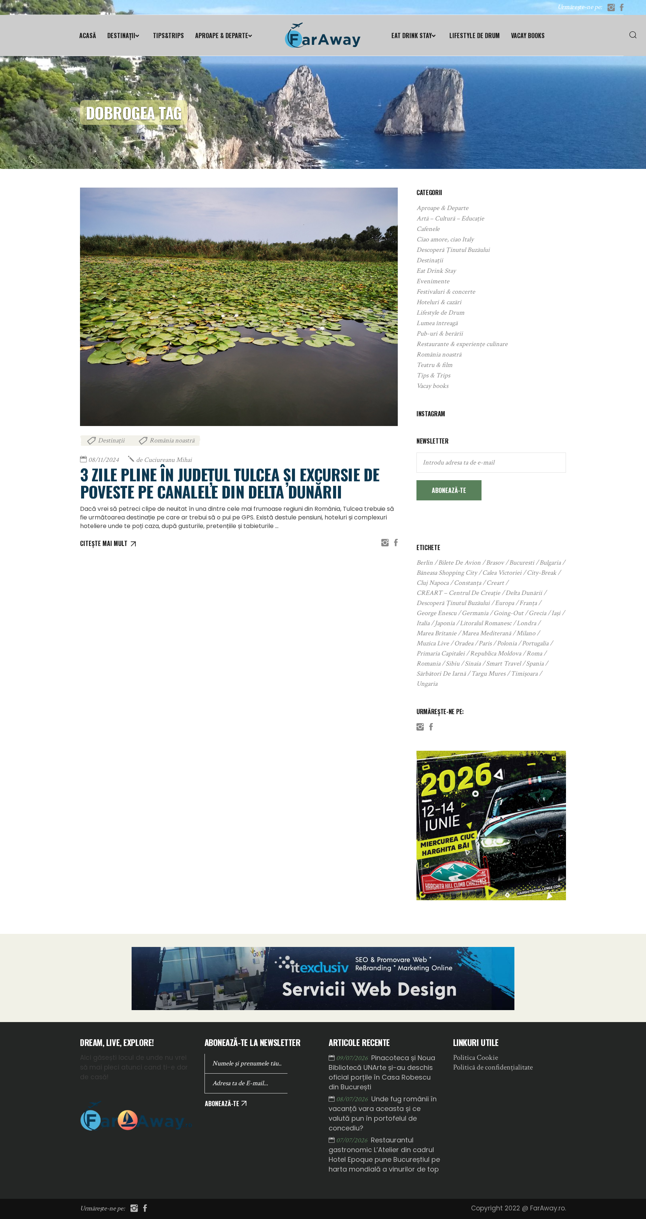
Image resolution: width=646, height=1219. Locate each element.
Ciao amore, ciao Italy (445, 239)
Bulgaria (550, 562)
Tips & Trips (433, 375)
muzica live (432, 643)
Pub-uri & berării (439, 333)
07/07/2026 (352, 1140)
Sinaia (473, 663)
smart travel (503, 663)
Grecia (537, 613)
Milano (525, 633)
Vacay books (432, 386)
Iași (555, 613)
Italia (423, 623)
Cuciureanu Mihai (164, 460)
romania (428, 663)
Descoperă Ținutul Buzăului (453, 250)
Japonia (445, 623)
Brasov (495, 562)
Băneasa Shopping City (446, 572)
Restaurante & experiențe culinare (462, 344)
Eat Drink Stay (436, 270)
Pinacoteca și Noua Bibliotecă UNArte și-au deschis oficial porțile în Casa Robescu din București (382, 1072)
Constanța (467, 582)
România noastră (172, 440)
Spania (535, 663)
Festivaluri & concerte (445, 291)
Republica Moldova (495, 653)
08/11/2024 (103, 460)
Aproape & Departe (442, 208)
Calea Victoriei (502, 572)
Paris (485, 643)
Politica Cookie (475, 1057)
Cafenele (428, 229)
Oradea (463, 643)
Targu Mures (488, 673)
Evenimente (432, 281)
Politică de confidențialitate (493, 1067)
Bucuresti (521, 562)
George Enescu (436, 613)
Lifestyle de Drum (440, 312)
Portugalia (535, 643)
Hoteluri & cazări (438, 302)
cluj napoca (432, 582)
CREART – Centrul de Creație (458, 593)
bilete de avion (459, 562)
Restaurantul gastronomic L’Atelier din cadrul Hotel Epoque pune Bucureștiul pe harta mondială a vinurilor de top (384, 1154)
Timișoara (524, 673)
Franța (528, 603)
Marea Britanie (436, 633)
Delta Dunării (523, 593)
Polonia (507, 643)
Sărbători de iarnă (441, 673)
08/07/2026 (352, 1099)
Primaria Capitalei (440, 653)
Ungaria (426, 683)
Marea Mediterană (486, 633)
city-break (541, 572)
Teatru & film (434, 365)
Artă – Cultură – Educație (450, 218)
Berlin (424, 562)
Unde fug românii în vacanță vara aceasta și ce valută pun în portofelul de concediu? (383, 1113)
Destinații (111, 440)
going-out (508, 613)
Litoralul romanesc (485, 623)
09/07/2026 (352, 1058)
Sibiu (452, 663)
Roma (534, 653)
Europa (504, 603)
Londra (526, 623)
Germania (475, 613)
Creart (495, 582)
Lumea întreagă (437, 323)
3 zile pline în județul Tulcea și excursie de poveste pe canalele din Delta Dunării (229, 483)
